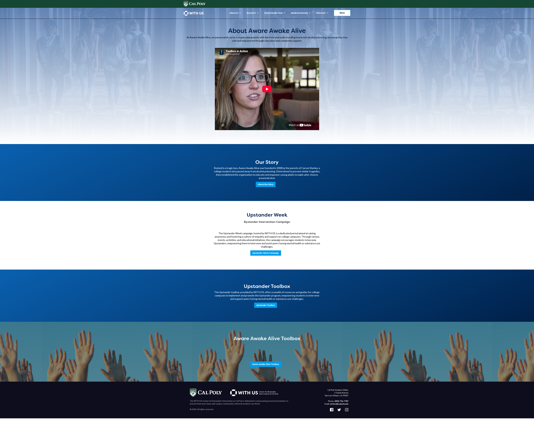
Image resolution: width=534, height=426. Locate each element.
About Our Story (265, 184)
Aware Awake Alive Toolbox (265, 364)
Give (342, 12)
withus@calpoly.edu (339, 404)
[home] (194, 13)
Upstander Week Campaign (265, 253)
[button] (235, 13)
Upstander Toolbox (265, 305)
